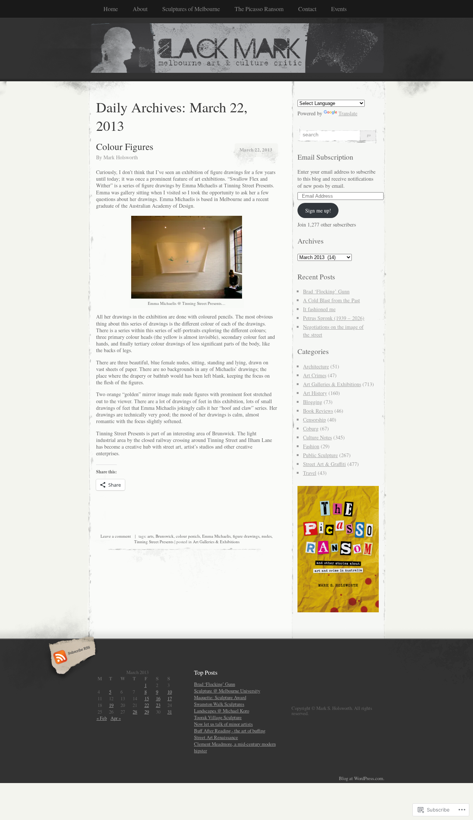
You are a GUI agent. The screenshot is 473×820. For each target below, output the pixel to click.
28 (135, 711)
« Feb (101, 718)
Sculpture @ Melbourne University (227, 690)
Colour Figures (124, 146)
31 (169, 711)
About (140, 9)
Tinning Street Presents (153, 541)
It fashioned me (319, 309)
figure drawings (246, 536)
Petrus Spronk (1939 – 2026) (333, 317)
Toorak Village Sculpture (218, 717)
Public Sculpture (320, 455)
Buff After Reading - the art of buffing (229, 730)
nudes (267, 536)
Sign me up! (318, 210)
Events (339, 9)
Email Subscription (325, 157)
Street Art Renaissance (216, 737)
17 (169, 698)
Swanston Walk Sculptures (219, 704)
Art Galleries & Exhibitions (216, 541)
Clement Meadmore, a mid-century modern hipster (235, 747)
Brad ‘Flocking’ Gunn (326, 291)
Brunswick (165, 536)
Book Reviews (318, 410)
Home (110, 9)
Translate (347, 113)
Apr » (115, 718)
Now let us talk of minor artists (223, 724)
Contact (307, 9)
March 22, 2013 (255, 149)
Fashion (311, 446)
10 (169, 691)
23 (158, 705)
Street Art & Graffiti (324, 463)
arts (150, 536)
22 (146, 705)
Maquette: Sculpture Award (220, 697)
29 (146, 711)
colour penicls (188, 536)
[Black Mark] (236, 49)
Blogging (312, 401)
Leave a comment (116, 536)
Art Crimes (314, 375)
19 (111, 705)
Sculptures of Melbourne (191, 9)
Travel (309, 472)
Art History (315, 393)
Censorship (314, 419)
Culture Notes (317, 437)
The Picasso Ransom (259, 9)
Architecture (316, 366)
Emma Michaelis (216, 536)
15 (146, 698)
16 (158, 698)
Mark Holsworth (120, 157)
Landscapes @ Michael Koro (221, 710)
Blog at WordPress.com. (361, 778)
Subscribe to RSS (71, 657)
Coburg (311, 428)
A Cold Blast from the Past (331, 300)
